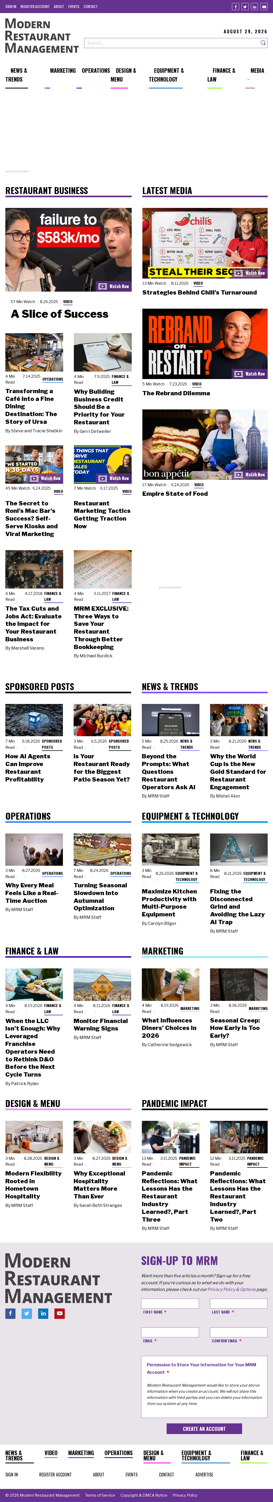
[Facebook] (235, 6)
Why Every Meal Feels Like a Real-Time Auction (31, 892)
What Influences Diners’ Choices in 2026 (169, 1028)
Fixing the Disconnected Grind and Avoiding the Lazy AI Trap (237, 907)
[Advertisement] (136, 131)
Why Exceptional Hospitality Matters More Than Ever (99, 1185)
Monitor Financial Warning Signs (101, 1024)
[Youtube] (264, 6)
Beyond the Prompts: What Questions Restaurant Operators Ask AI (168, 771)
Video (68, 301)
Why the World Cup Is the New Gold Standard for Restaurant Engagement (238, 771)
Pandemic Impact (187, 1161)
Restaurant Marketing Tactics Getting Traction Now (102, 515)
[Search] (263, 43)
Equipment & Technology (186, 876)
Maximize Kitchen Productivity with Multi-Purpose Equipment (169, 903)
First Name (153, 1312)
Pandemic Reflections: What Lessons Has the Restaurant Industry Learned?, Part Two (238, 1196)
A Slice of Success (60, 313)
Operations (52, 379)
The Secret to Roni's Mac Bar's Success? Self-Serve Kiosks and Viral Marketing (31, 519)
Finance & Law (120, 379)
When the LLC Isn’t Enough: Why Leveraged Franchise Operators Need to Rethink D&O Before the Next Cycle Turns (32, 1047)
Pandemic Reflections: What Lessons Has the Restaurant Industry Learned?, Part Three (170, 1196)
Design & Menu (51, 1161)
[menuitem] (10, 6)
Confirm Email (225, 1340)
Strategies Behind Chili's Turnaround (199, 292)
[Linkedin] (254, 6)
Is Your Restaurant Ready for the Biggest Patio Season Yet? (102, 767)
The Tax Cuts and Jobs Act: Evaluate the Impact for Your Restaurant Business (33, 624)
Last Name (221, 1312)
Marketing (189, 1008)
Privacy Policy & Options (231, 1289)
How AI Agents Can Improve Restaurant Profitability (27, 767)
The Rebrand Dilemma (176, 393)
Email (148, 1340)
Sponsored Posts (52, 744)
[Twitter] (245, 6)
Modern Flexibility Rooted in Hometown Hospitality (33, 1185)
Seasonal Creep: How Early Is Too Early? (235, 1028)
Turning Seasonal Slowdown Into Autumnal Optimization (100, 896)
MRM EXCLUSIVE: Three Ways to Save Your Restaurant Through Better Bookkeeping (101, 628)
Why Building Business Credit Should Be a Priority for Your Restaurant (99, 407)
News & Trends (186, 744)
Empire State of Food (175, 493)
